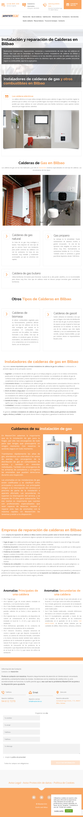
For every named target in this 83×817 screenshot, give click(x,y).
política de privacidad (19, 757)
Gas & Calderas (36, 17)
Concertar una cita (74, 4)
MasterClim (42, 168)
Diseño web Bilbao (41, 807)
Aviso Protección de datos (37, 782)
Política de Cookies (64, 782)
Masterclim (26, 17)
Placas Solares (39, 21)
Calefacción (47, 17)
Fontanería (66, 17)
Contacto (61, 21)
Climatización (56, 17)
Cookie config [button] (58, 811)
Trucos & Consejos (51, 21)
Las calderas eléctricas (22, 96)
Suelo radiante (28, 21)
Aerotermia (74, 17)
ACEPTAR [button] (69, 811)
